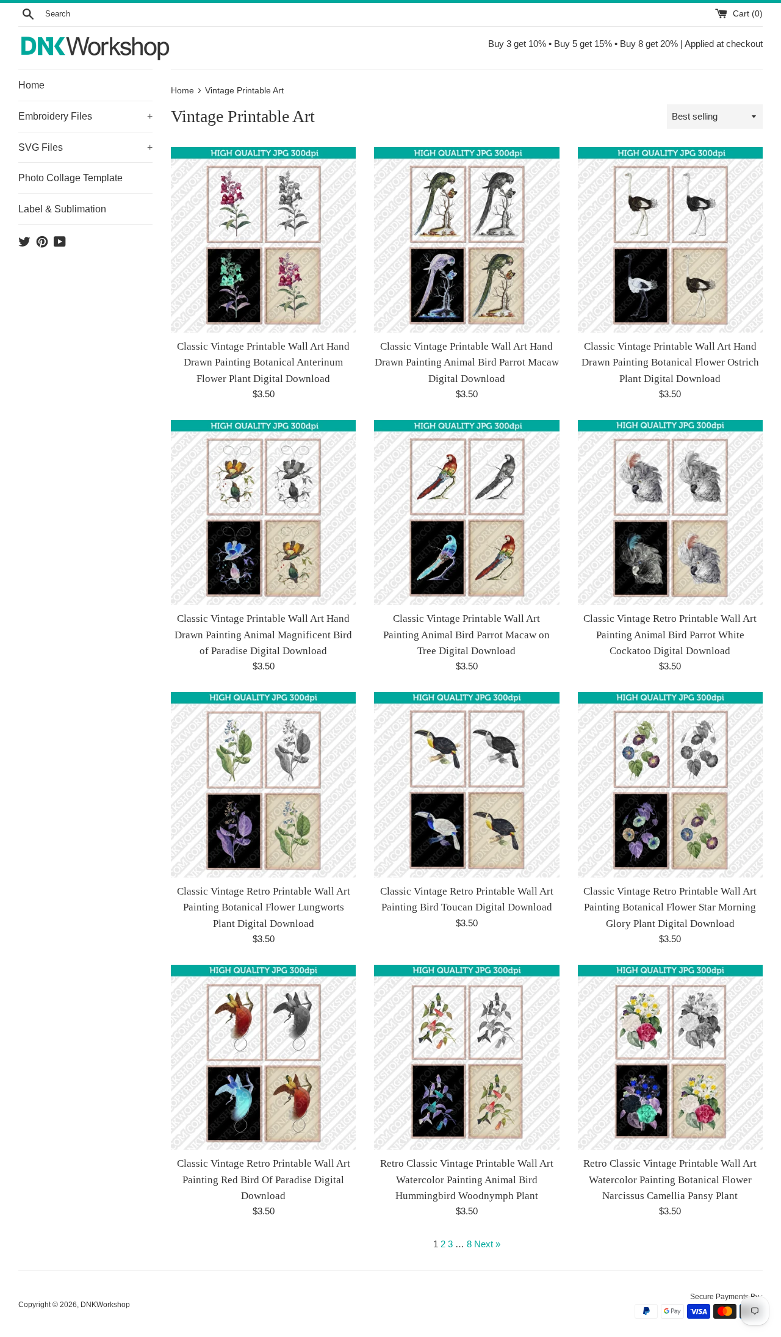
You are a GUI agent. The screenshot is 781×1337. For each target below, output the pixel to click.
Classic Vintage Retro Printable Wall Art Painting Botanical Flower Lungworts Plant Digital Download (263, 907)
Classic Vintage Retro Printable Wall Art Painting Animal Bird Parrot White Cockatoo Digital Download (670, 635)
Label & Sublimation (62, 209)
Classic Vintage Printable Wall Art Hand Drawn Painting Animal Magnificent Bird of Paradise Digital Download (263, 635)
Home (31, 85)
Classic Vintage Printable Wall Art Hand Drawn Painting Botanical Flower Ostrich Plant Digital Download (670, 362)
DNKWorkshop (105, 1304)
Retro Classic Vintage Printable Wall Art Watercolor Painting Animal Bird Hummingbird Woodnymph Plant (466, 1180)
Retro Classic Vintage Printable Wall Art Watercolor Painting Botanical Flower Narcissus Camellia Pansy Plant (670, 1180)
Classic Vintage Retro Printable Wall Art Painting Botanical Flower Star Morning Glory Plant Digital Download (670, 907)
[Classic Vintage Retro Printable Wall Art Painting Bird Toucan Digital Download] (466, 784)
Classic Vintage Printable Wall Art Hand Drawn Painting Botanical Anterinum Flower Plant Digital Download (263, 362)
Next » (487, 1244)
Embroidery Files (85, 116)
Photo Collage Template (70, 178)
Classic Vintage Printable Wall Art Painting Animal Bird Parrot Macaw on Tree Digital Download (466, 635)
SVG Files (85, 147)
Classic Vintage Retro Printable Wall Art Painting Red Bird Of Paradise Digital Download (263, 1180)
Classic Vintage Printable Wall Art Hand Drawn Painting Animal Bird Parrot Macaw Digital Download (467, 362)
